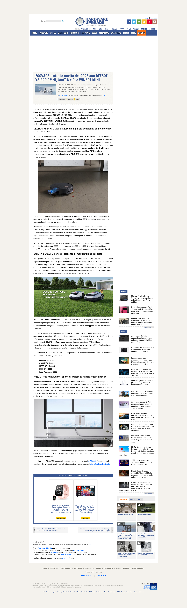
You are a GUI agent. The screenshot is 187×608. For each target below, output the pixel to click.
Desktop (86, 576)
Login (147, 18)
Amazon (136, 29)
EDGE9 (94, 33)
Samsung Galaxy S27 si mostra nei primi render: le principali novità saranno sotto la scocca (142, 405)
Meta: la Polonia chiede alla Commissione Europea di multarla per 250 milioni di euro (142, 439)
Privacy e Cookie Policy (65, 592)
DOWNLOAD (89, 568)
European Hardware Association (146, 587)
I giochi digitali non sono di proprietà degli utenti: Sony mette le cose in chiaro (142, 382)
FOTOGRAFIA (74, 33)
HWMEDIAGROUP (138, 568)
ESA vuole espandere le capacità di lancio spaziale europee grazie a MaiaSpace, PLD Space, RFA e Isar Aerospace (135, 486)
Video (139, 499)
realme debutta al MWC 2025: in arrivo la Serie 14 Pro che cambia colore (51, 530)
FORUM (126, 33)
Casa (103, 95)
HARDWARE (43, 33)
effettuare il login (44, 548)
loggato (54, 552)
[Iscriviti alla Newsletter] (139, 21)
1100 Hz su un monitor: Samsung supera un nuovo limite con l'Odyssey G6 (142, 462)
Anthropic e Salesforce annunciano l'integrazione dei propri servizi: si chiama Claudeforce (142, 339)
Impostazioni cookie (137, 592)
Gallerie (132, 499)
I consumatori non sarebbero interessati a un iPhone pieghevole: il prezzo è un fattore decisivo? (142, 361)
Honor (107, 29)
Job (127, 592)
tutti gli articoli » (149, 327)
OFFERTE (141, 33)
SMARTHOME (116, 33)
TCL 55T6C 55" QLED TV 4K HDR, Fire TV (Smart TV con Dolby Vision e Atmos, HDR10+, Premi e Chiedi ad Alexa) (85, 509)
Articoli (123, 291)
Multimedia (123, 499)
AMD (94, 29)
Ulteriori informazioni (116, 585)
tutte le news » (149, 493)
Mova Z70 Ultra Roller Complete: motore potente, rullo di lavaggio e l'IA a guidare (142, 299)
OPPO (122, 29)
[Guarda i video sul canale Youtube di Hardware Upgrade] (149, 21)
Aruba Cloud (86, 29)
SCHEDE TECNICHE (148, 29)
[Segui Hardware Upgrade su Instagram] (154, 21)
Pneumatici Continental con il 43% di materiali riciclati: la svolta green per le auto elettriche (142, 427)
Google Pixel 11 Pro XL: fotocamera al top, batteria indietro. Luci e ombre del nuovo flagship (142, 321)
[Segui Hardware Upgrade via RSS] (144, 21)
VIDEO (118, 568)
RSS (118, 592)
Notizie (123, 331)
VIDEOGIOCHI (63, 33)
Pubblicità (84, 592)
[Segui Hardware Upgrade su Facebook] (129, 21)
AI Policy (77, 592)
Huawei (114, 29)
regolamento (66, 554)
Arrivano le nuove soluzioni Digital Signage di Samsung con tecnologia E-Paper (95, 530)
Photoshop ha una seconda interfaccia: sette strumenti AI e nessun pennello (142, 393)
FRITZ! (128, 29)
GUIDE (133, 33)
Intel (100, 29)
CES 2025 (92, 461)
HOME (34, 33)
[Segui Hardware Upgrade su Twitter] (134, 21)
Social (123, 592)
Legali (54, 592)
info (90, 544)
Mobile (102, 576)
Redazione (99, 592)
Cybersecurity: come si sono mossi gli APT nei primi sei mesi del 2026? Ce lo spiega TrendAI (142, 372)
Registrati (153, 18)
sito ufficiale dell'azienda (100, 464)
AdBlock (92, 592)
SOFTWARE (86, 33)
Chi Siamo (47, 592)
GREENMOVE (104, 33)
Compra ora (61, 518)
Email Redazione (110, 592)
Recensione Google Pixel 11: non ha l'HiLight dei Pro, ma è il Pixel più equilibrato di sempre (142, 310)
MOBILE (53, 33)
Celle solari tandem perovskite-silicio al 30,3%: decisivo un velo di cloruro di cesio (142, 416)
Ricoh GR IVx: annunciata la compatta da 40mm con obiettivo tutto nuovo (142, 349)
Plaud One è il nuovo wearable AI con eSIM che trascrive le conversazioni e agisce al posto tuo (142, 474)
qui (63, 558)
